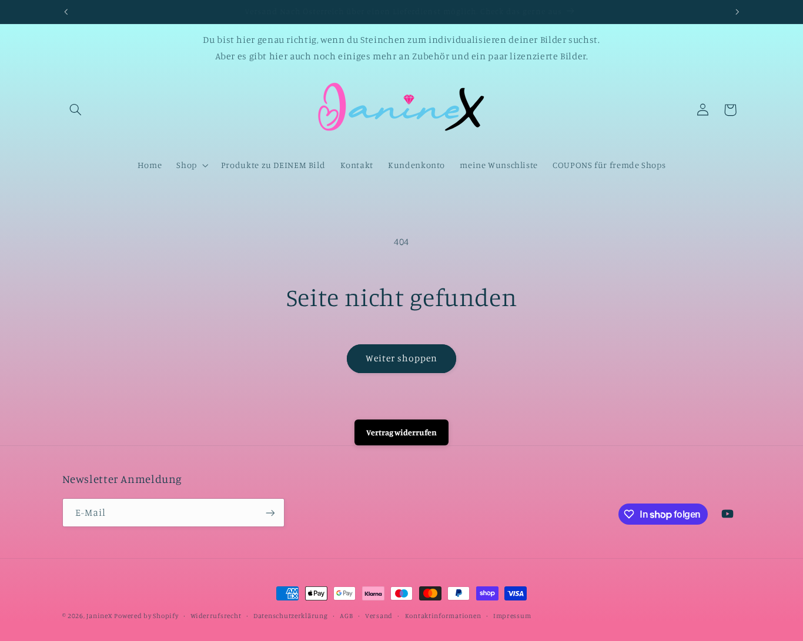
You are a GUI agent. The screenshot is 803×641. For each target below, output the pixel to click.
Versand (379, 616)
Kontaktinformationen (443, 616)
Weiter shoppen (402, 358)
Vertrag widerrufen (401, 432)
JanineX (99, 616)
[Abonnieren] (269, 512)
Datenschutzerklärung (290, 616)
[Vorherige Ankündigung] (66, 12)
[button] (75, 109)
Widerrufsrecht (215, 616)
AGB (346, 616)
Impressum (512, 616)
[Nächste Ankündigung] (737, 12)
